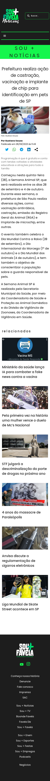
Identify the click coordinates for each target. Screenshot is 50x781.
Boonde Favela (25, 716)
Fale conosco (25, 686)
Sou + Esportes (25, 740)
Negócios (25, 764)
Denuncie (25, 681)
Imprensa (25, 692)
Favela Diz (25, 721)
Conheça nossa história (25, 676)
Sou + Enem (25, 735)
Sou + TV (25, 711)
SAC (25, 697)
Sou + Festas (25, 746)
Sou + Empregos (25, 751)
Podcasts (25, 756)
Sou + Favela (25, 727)
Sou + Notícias (25, 705)
